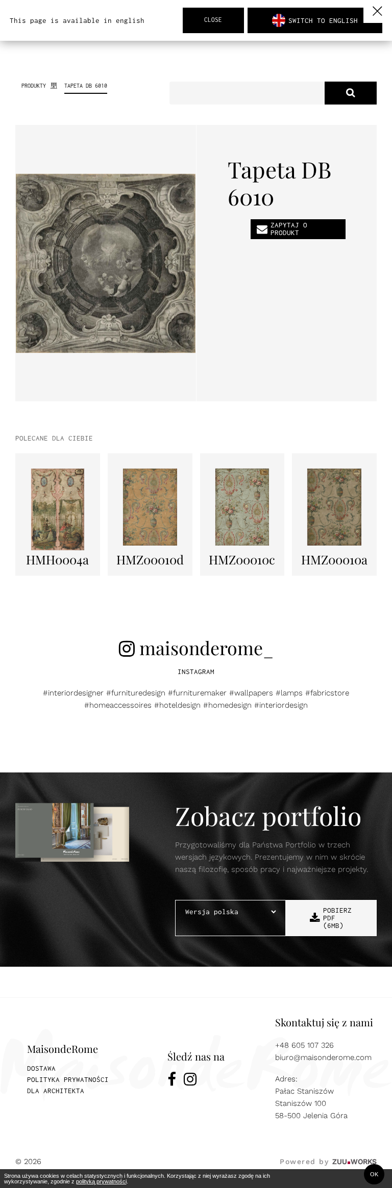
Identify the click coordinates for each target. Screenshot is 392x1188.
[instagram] (190, 1081)
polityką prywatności (101, 1181)
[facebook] (171, 1081)
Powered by (328, 1161)
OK (374, 1174)
